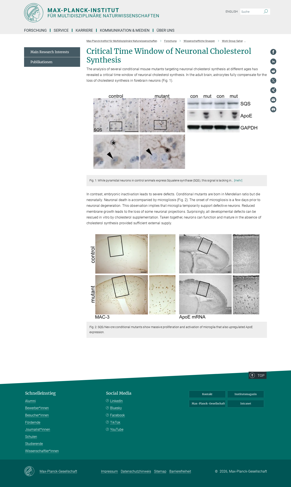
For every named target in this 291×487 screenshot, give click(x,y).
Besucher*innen (37, 415)
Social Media (118, 393)
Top (261, 375)
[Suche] (265, 12)
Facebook (117, 415)
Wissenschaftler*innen (42, 451)
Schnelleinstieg (40, 393)
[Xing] (273, 90)
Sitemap (160, 471)
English (232, 11)
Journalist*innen (37, 429)
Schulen (31, 437)
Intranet (245, 403)
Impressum (109, 471)
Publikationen (41, 62)
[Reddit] (273, 71)
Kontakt (207, 394)
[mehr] (238, 180)
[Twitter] (273, 80)
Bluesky (116, 408)
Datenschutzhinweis (136, 471)
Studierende (34, 444)
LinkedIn (116, 401)
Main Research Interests (49, 52)
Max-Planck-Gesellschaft (208, 403)
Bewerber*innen (37, 408)
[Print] (273, 109)
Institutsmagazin (246, 394)
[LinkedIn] (273, 61)
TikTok (115, 422)
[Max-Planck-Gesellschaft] (32, 471)
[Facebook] (273, 52)
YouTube (116, 429)
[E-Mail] (273, 100)
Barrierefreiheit (180, 471)
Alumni (30, 401)
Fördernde (32, 422)
